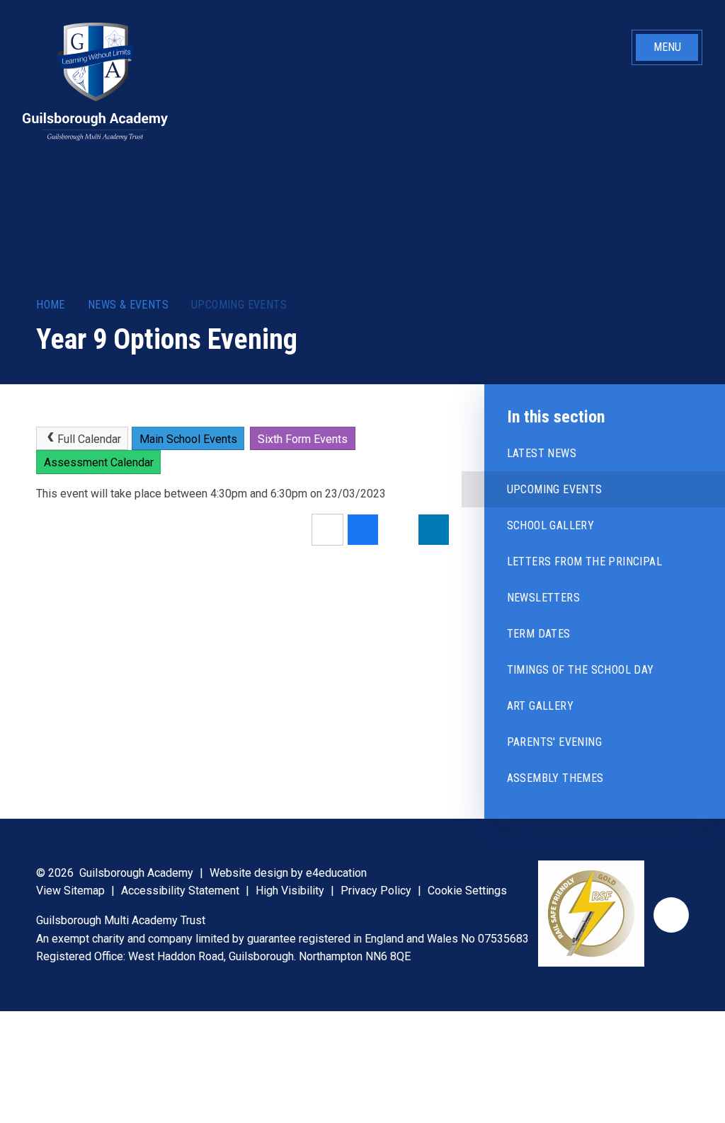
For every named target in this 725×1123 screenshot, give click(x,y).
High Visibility (290, 890)
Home (50, 304)
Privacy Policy (376, 890)
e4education (336, 873)
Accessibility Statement (180, 890)
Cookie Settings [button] (467, 890)
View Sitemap (70, 890)
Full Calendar (89, 439)
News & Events (128, 304)
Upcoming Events (239, 304)
